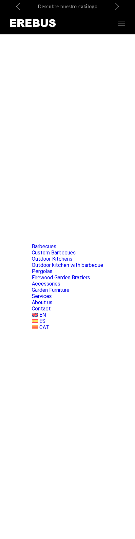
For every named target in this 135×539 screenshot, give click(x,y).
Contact (41, 309)
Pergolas (42, 271)
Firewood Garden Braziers (61, 277)
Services (42, 296)
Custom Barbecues (54, 253)
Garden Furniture (50, 290)
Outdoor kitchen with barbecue (67, 265)
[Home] (33, 23)
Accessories (46, 284)
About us (42, 302)
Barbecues (44, 246)
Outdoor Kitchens (52, 259)
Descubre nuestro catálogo (68, 6)
